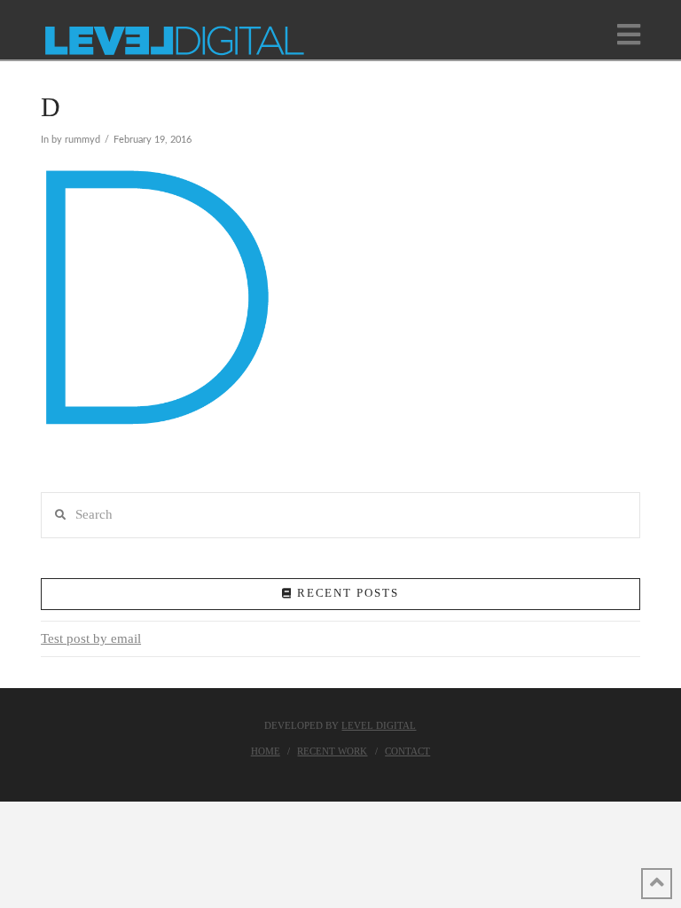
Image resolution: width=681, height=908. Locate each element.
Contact (407, 751)
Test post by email (91, 638)
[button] (628, 35)
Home (265, 751)
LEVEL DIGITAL (378, 725)
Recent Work (332, 751)
